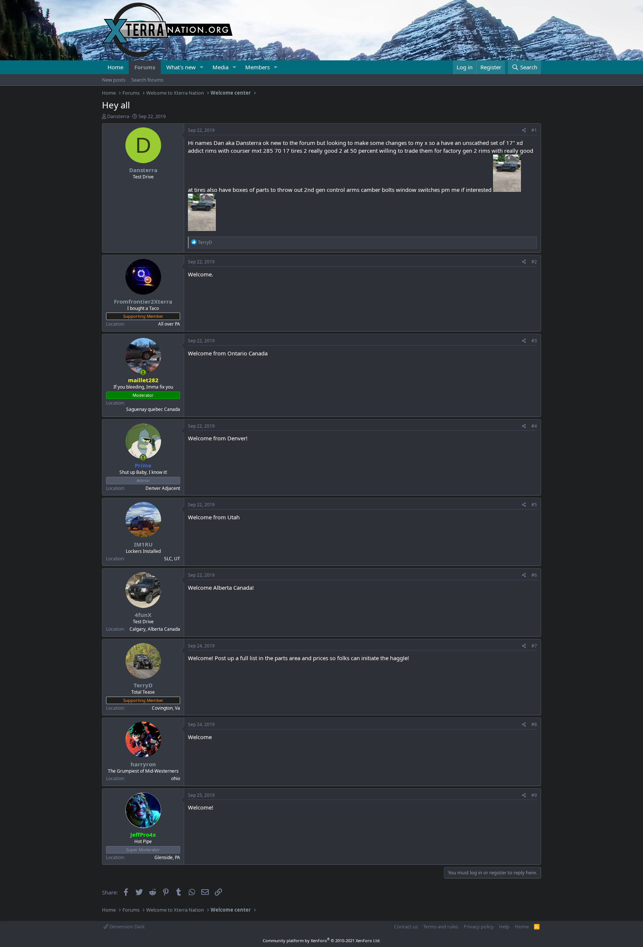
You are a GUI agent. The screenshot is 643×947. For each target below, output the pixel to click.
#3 (534, 341)
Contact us (406, 926)
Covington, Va (166, 708)
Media (220, 67)
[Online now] (143, 372)
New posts (113, 79)
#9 (534, 795)
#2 (534, 262)
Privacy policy (479, 926)
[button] (201, 67)
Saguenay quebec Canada (153, 409)
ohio (175, 778)
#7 (534, 646)
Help (504, 926)
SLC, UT (172, 558)
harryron (143, 764)
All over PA (169, 324)
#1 (534, 130)
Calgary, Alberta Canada (154, 629)
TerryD (143, 685)
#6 (534, 575)
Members (257, 67)
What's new (181, 67)
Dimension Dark (126, 926)
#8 (534, 724)
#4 (534, 426)
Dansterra (118, 116)
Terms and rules (440, 926)
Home (115, 67)
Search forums (147, 79)
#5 (534, 504)
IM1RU (143, 544)
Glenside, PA (167, 857)
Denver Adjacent (162, 488)
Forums (144, 67)
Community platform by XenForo (322, 940)
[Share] (524, 130)
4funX (143, 614)
